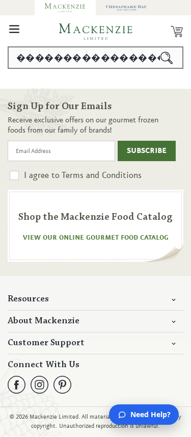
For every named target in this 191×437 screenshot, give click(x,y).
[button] (14, 31)
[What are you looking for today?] (166, 57)
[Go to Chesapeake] (126, 7)
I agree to (83, 175)
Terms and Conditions (102, 175)
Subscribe (147, 151)
